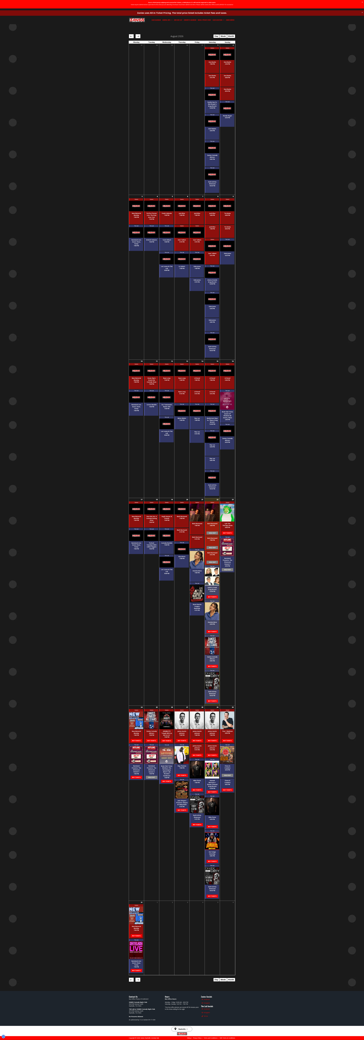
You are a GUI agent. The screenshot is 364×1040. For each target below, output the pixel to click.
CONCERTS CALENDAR (190, 20)
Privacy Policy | (198, 1038)
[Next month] (137, 36)
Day (216, 36)
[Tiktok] (202, 1016)
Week (223, 36)
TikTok (206, 1016)
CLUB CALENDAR (156, 20)
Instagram (207, 1003)
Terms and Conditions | (212, 1038)
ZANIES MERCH (230, 20)
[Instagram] (202, 1003)
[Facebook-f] (202, 999)
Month (231, 36)
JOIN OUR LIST (178, 20)
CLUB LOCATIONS (217, 20)
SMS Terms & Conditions (227, 1038)
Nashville (182, 1029)
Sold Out (212, 533)
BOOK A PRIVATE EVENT (204, 20)
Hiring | (190, 1038)
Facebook (207, 999)
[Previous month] (131, 36)
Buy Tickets (212, 597)
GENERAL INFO (166, 20)
